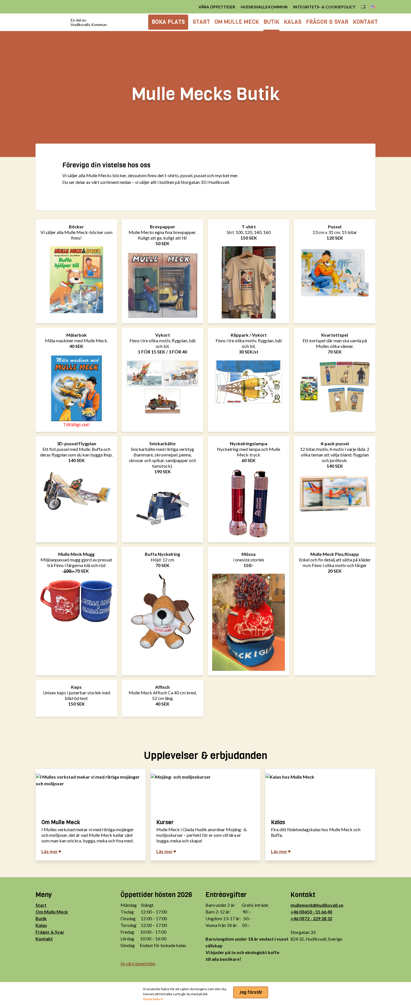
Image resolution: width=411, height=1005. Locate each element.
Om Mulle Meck (52, 911)
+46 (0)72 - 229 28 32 (311, 918)
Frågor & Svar (50, 931)
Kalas (41, 925)
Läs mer (49, 851)
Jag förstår (250, 992)
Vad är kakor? (153, 999)
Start (41, 905)
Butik (41, 918)
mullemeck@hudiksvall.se (316, 905)
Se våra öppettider (138, 963)
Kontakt (44, 938)
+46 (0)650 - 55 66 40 (311, 911)
